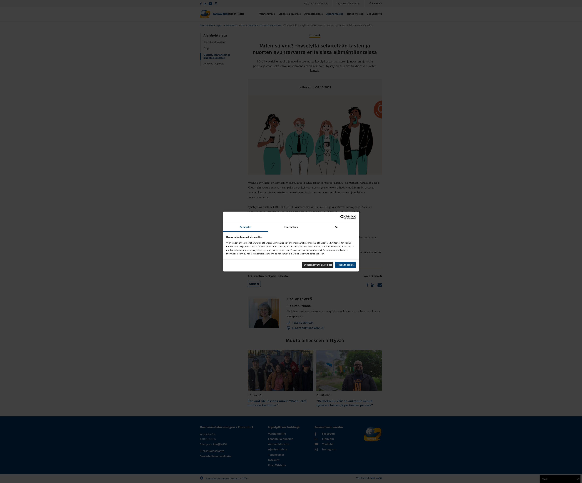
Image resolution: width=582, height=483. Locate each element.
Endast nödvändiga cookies (318, 264)
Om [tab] (336, 227)
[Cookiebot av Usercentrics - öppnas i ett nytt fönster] (342, 217)
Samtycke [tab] (245, 227)
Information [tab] (291, 227)
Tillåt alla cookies (345, 264)
